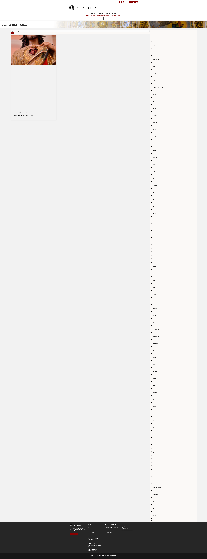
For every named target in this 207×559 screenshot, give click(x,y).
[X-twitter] (127, 2)
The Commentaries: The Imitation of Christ (93, 550)
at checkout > (116, 15)
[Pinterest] (133, 2)
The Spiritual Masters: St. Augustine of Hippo (93, 543)
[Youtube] (130, 2)
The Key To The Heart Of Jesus (21, 113)
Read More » (14, 117)
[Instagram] (123, 2)
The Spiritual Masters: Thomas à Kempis (94, 535)
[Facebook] (120, 2)
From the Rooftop (91, 532)
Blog (89, 527)
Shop (113, 13)
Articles (93, 13)
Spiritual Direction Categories (112, 527)
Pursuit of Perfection (110, 530)
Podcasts (101, 13)
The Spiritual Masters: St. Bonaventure (93, 539)
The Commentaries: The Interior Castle (94, 546)
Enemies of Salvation (110, 532)
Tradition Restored (109, 535)
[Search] (12, 33)
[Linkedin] (136, 2)
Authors (107, 13)
